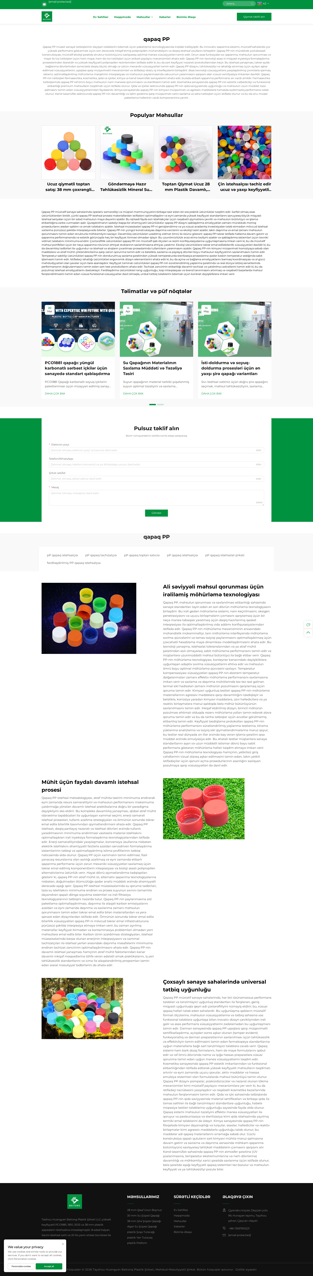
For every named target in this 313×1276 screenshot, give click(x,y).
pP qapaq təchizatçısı (101, 555)
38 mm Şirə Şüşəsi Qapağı (144, 1221)
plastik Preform (137, 1243)
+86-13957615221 (239, 1228)
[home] (47, 16)
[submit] (252, 3)
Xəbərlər (165, 17)
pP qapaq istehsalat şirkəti (224, 555)
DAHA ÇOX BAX (55, 393)
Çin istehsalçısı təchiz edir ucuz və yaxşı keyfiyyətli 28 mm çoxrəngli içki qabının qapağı (244, 187)
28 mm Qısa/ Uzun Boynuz (144, 1210)
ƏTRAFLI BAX (68, 152)
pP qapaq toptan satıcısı (142, 555)
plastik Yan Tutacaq (139, 1237)
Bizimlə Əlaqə (186, 17)
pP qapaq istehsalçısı (62, 555)
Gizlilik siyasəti (246, 1269)
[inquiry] (308, 625)
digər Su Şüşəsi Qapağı (142, 1226)
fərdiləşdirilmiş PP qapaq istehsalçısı (74, 563)
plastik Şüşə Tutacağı (141, 1232)
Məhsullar (143, 17)
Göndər (156, 512)
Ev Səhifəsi (100, 17)
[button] (152, 404)
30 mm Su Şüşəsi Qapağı (143, 1215)
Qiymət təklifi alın (254, 16)
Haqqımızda (122, 17)
